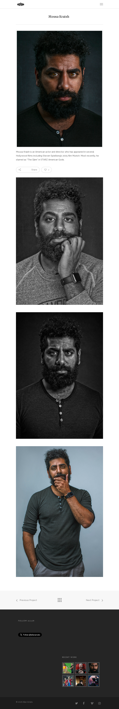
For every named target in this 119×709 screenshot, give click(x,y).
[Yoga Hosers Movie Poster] (68, 681)
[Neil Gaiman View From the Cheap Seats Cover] (81, 681)
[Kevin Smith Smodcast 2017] (94, 681)
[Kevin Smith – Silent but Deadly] (81, 668)
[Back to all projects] (59, 599)
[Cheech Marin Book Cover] (68, 668)
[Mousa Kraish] (94, 668)
